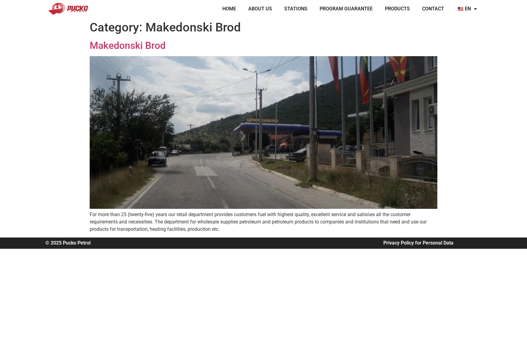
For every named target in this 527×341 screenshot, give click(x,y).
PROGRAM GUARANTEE (346, 9)
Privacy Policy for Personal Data (418, 243)
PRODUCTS (397, 9)
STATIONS (295, 9)
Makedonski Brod (128, 45)
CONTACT (433, 9)
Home (229, 9)
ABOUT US (260, 9)
